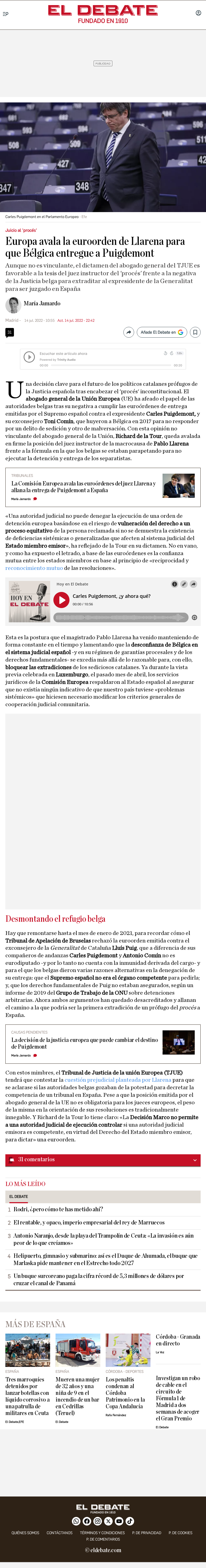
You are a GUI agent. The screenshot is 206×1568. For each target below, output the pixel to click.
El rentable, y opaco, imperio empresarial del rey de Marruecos (88, 1222)
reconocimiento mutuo (34, 568)
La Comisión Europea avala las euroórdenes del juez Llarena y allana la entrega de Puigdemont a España (83, 487)
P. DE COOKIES (180, 1533)
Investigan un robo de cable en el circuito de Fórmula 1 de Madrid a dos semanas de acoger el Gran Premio (178, 1398)
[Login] (198, 13)
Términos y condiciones (102, 1533)
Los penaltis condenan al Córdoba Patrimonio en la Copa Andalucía (125, 1393)
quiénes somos (25, 1533)
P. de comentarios (103, 1539)
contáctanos (59, 1533)
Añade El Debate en (158, 332)
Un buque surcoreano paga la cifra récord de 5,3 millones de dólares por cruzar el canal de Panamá (98, 1280)
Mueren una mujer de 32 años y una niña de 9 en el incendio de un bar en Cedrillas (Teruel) (77, 1396)
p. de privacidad (146, 1533)
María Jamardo (42, 303)
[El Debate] (103, 10)
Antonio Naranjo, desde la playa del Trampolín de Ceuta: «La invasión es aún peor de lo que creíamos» (103, 1239)
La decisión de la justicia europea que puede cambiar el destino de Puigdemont (84, 1043)
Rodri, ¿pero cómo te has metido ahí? (58, 1209)
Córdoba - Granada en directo (178, 1340)
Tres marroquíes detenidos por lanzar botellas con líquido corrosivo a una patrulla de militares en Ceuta (27, 1396)
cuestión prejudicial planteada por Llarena (118, 1080)
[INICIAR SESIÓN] (198, 13)
